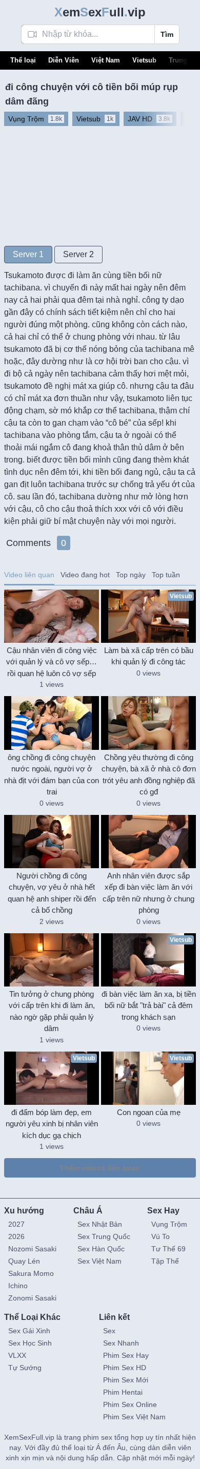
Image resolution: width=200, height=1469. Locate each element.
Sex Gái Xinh (29, 1331)
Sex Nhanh (121, 1343)
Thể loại (23, 60)
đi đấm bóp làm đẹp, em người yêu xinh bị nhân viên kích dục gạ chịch (52, 1124)
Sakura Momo (31, 1273)
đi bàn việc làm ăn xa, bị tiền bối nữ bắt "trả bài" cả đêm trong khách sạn (149, 1005)
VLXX (17, 1355)
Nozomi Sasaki (32, 1249)
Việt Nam (105, 60)
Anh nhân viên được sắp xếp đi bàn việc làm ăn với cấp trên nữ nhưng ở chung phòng (148, 893)
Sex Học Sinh (30, 1343)
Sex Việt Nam (99, 1261)
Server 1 (28, 254)
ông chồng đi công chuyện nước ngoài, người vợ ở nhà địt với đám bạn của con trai (51, 774)
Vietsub (144, 60)
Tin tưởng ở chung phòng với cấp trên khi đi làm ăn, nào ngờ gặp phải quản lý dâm (52, 1011)
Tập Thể (165, 1261)
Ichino (18, 1286)
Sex (109, 1331)
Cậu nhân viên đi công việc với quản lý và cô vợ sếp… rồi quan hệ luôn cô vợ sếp (51, 662)
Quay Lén (24, 1261)
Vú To (160, 1236)
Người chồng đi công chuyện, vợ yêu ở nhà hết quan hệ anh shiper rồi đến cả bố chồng (52, 893)
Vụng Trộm (169, 1224)
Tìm (167, 34)
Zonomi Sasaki (32, 1298)
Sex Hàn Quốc (101, 1249)
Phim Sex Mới (125, 1380)
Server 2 (78, 254)
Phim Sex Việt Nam (134, 1417)
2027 (16, 1224)
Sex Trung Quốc (103, 1236)
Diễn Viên (63, 60)
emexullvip (100, 12)
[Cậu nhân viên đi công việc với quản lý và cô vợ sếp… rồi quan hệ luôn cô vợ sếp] (51, 616)
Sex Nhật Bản (99, 1224)
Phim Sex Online (130, 1404)
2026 (16, 1236)
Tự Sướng (25, 1367)
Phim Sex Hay (126, 1355)
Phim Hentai (123, 1392)
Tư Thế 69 (168, 1249)
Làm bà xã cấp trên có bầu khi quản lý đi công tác (148, 656)
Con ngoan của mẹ (149, 1112)
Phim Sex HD (124, 1367)
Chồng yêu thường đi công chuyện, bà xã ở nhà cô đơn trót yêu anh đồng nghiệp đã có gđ (149, 774)
